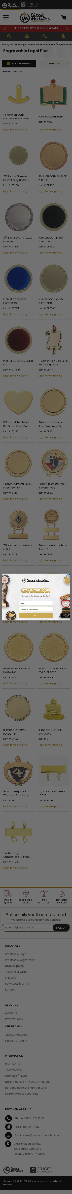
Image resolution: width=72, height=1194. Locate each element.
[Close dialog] (67, 575)
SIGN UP (36, 615)
